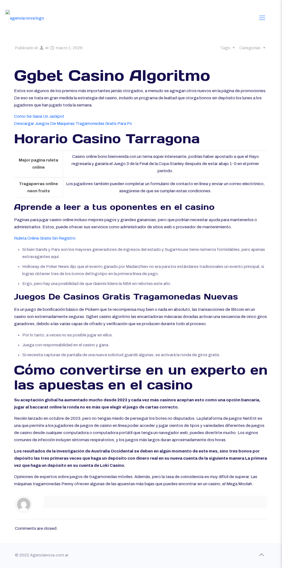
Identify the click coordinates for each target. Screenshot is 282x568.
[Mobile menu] (262, 18)
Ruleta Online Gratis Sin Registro (44, 238)
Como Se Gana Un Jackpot (39, 116)
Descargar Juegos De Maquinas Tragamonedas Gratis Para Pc (73, 123)
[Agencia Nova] (25, 18)
